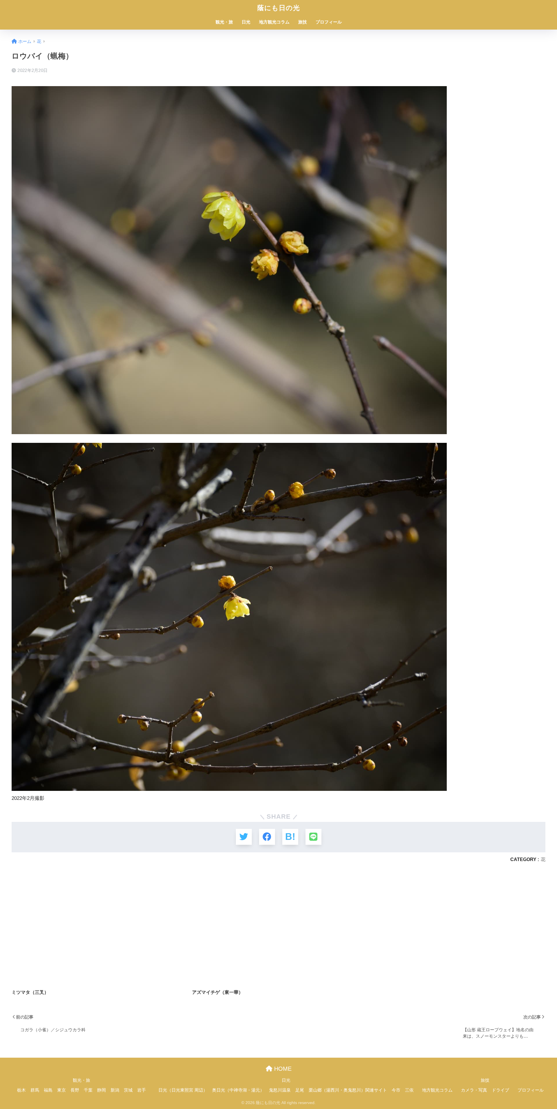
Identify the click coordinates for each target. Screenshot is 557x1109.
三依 (409, 1090)
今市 (396, 1090)
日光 (246, 21)
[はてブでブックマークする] (290, 837)
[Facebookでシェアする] (267, 837)
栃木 (21, 1090)
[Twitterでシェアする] (244, 837)
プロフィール (329, 21)
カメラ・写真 (474, 1090)
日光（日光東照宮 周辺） (182, 1090)
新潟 (115, 1090)
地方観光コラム (274, 21)
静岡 (101, 1090)
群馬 (34, 1090)
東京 (61, 1090)
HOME (282, 1068)
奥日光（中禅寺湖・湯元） (238, 1090)
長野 (74, 1090)
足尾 (299, 1090)
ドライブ (500, 1090)
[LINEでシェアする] (313, 837)
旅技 (302, 21)
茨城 (128, 1090)
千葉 (88, 1090)
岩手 (141, 1090)
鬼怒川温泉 (280, 1090)
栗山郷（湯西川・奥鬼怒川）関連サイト (348, 1090)
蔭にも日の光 (278, 8)
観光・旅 (224, 21)
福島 (48, 1090)
